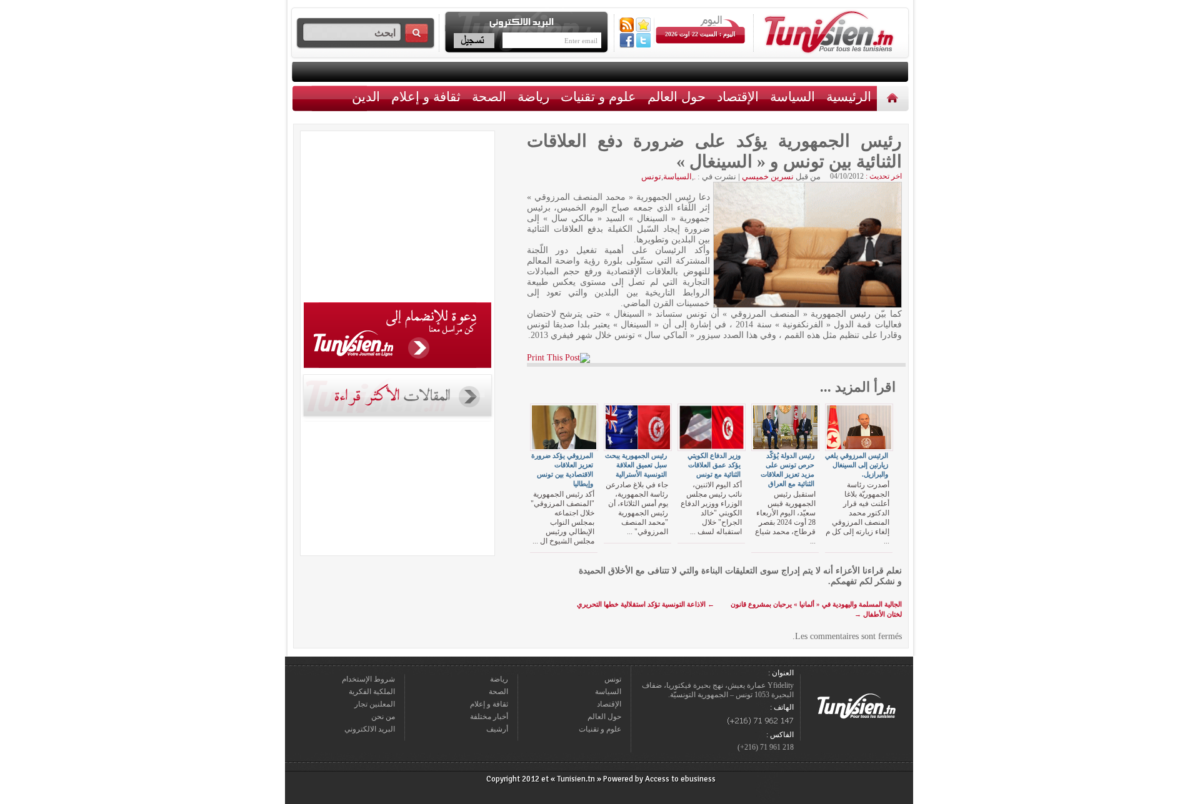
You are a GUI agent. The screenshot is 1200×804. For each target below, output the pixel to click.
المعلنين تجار (374, 704)
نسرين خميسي (768, 176)
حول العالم (677, 96)
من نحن (383, 716)
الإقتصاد (738, 96)
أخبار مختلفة (489, 716)
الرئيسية (894, 97)
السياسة (792, 96)
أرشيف (497, 729)
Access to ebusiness (680, 779)
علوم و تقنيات (598, 96)
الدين (366, 96)
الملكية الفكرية (372, 691)
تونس (651, 176)
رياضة (533, 96)
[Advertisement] (397, 219)
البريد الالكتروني (369, 729)
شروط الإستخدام (368, 679)
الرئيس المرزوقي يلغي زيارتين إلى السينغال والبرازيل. (856, 465)
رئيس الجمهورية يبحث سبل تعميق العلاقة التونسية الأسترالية (636, 465)
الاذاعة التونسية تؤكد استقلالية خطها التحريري (645, 604)
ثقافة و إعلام (426, 96)
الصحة (489, 96)
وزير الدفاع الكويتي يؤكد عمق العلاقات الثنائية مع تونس (714, 465)
